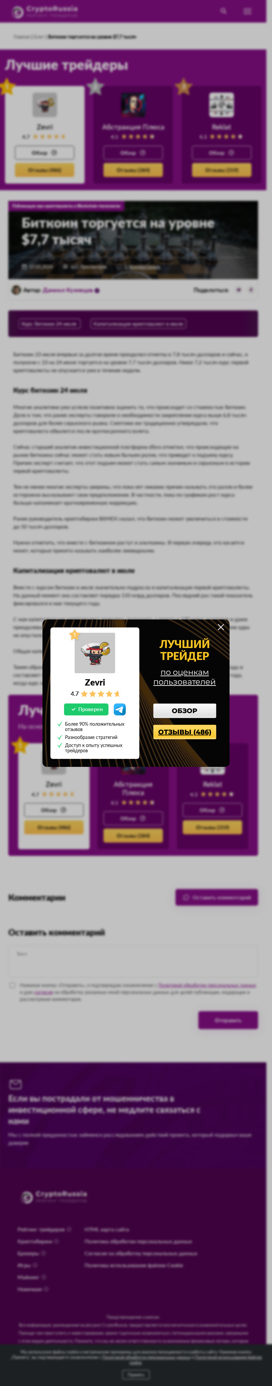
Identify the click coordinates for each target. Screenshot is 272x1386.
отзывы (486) (184, 732)
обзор (184, 711)
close (221, 627)
